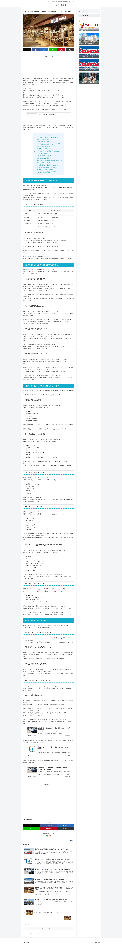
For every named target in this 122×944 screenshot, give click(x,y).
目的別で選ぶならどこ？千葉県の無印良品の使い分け (48, 143)
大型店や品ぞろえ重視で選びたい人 (45, 144)
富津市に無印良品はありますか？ (44, 172)
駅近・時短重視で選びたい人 (43, 146)
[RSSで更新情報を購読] (50, 836)
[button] (70, 49)
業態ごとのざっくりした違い (43, 139)
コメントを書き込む (48, 929)
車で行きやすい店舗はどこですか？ (45, 169)
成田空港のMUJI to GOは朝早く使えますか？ (47, 171)
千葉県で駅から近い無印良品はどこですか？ (47, 167)
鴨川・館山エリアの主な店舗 (43, 162)
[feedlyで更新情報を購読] (47, 836)
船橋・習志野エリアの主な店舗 (44, 155)
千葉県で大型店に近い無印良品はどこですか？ (47, 165)
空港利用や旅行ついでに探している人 (45, 150)
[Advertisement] (48, 66)
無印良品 (30, 819)
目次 (46, 135)
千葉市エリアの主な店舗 (42, 153)
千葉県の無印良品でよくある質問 (43, 164)
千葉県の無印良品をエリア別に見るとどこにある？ (47, 151)
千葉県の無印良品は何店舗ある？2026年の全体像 (47, 137)
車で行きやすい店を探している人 (44, 148)
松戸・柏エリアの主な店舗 (43, 158)
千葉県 (25, 819)
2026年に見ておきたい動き (43, 141)
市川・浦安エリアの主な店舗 (43, 157)
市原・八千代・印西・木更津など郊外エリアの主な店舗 (49, 160)
